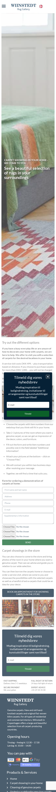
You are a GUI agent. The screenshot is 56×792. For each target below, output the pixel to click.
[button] (47, 376)
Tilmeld (28, 413)
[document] (28, 396)
